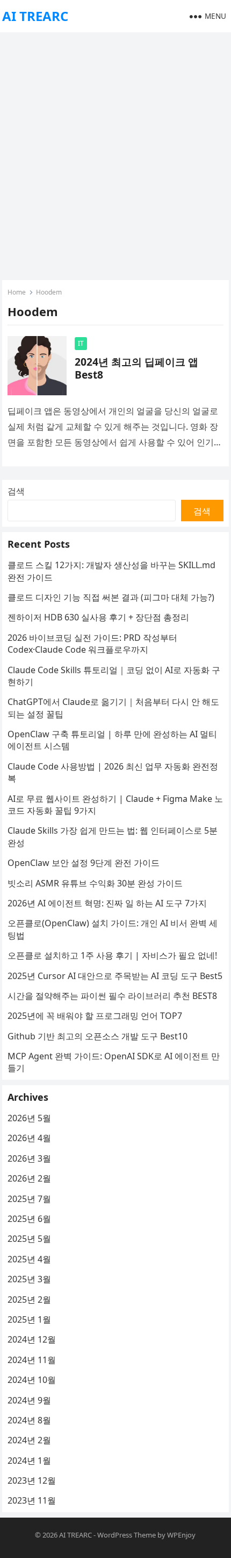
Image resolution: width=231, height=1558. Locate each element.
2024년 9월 (29, 1400)
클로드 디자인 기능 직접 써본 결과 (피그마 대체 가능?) (111, 597)
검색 (16, 491)
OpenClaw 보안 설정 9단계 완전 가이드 (84, 863)
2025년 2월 (29, 1299)
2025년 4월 (29, 1259)
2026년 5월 (29, 1118)
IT (81, 343)
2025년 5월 (29, 1239)
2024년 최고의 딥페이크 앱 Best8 (136, 368)
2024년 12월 (32, 1339)
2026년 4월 (29, 1138)
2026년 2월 (29, 1178)
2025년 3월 (29, 1279)
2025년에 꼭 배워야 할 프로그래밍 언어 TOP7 (95, 1016)
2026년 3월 (29, 1158)
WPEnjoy (181, 1535)
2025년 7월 (29, 1199)
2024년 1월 (29, 1460)
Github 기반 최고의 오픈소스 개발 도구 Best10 (97, 1036)
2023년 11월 (32, 1500)
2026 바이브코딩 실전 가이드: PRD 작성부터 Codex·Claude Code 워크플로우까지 (92, 643)
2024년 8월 (29, 1420)
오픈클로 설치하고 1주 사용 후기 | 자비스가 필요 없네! (112, 955)
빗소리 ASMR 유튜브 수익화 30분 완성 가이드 (95, 883)
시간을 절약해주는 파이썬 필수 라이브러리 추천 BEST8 (112, 996)
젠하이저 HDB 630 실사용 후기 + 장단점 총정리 (98, 617)
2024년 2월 (29, 1440)
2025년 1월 (29, 1319)
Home (17, 292)
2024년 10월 (32, 1380)
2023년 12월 (32, 1480)
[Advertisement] (115, 153)
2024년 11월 (32, 1360)
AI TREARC (35, 16)
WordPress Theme (126, 1535)
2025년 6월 (29, 1219)
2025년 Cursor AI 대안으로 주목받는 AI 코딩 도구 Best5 (115, 976)
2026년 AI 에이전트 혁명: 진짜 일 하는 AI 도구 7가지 (107, 903)
